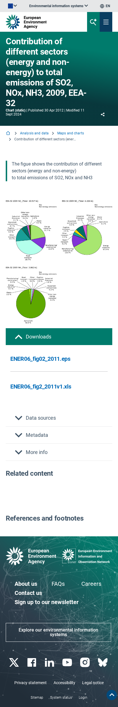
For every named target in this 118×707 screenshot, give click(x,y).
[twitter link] (14, 662)
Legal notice (93, 682)
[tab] (59, 336)
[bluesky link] (103, 662)
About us (26, 583)
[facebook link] (32, 662)
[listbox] (58, 6)
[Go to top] (112, 695)
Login (83, 698)
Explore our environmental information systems (58, 632)
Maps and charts (70, 133)
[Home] (8, 134)
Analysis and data (34, 133)
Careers (91, 583)
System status (61, 698)
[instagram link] (85, 662)
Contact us (28, 593)
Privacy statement (30, 682)
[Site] (40, 21)
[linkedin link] (50, 662)
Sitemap (37, 698)
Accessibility (64, 682)
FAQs (58, 583)
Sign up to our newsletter (46, 602)
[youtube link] (67, 662)
